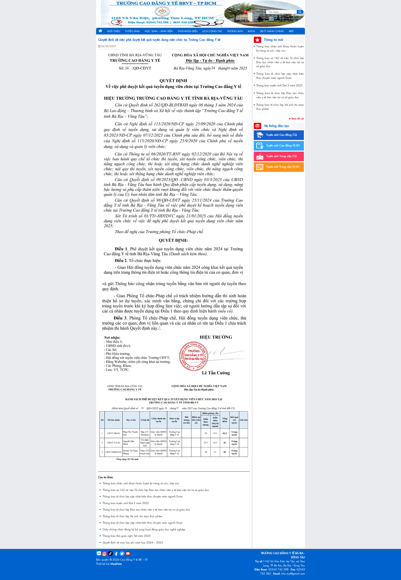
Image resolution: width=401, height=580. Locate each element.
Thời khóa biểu (187, 31)
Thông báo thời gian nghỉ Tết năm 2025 (127, 536)
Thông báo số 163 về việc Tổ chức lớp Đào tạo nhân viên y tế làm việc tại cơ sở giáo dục (156, 490)
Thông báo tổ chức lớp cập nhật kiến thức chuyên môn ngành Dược (143, 496)
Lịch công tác (212, 31)
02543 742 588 (278, 569)
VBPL (291, 31)
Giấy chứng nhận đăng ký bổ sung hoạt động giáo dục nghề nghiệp (144, 529)
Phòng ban (235, 31)
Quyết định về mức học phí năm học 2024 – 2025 (133, 542)
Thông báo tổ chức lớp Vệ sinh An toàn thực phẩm (132, 516)
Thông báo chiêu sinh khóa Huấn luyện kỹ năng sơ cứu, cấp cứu (141, 483)
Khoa (251, 31)
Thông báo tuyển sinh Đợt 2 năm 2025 (126, 503)
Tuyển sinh (132, 31)
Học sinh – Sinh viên (159, 31)
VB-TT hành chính (272, 31)
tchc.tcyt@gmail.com (293, 573)
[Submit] (300, 12)
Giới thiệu (113, 31)
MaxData (116, 564)
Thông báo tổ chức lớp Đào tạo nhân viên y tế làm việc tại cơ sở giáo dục (146, 509)
